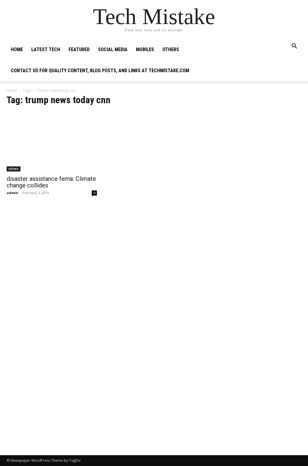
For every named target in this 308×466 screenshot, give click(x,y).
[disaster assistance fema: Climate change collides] (52, 141)
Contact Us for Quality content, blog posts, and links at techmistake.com (100, 70)
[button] (294, 47)
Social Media (113, 49)
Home (17, 49)
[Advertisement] (256, 134)
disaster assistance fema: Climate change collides (51, 182)
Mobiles (145, 49)
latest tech (45, 49)
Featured (79, 49)
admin (12, 192)
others (170, 49)
